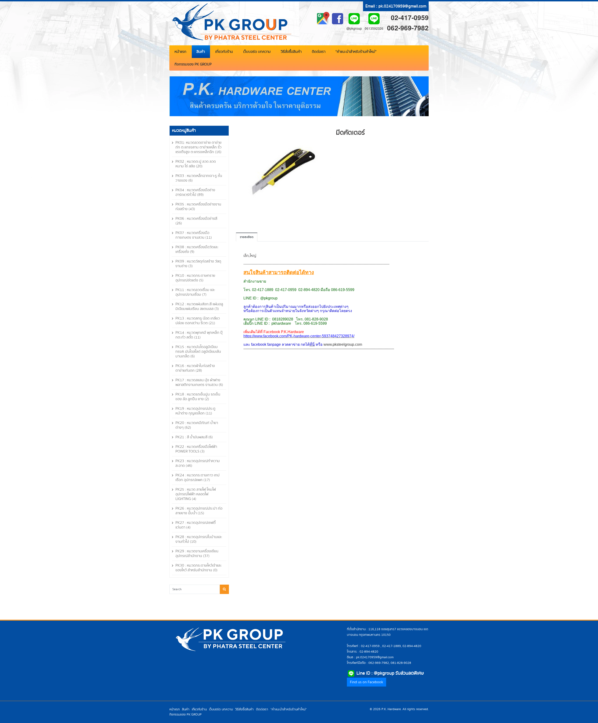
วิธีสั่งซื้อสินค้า (291, 52)
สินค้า (200, 52)
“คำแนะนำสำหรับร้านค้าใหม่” (356, 52)
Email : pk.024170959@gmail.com (395, 6)
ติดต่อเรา (318, 52)
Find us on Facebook (366, 682)
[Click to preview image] (282, 172)
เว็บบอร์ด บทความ (257, 52)
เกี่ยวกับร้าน (224, 52)
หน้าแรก (180, 52)
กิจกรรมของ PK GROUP (193, 64)
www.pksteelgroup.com (343, 344)
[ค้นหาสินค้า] (224, 589)
